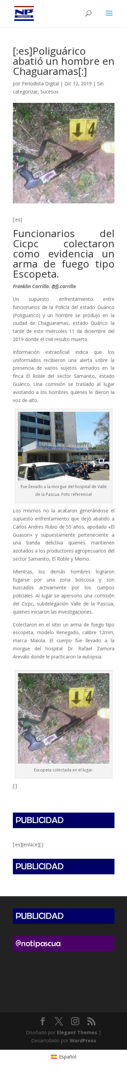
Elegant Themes (77, 1032)
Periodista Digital (40, 83)
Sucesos (49, 91)
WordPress (83, 1040)
